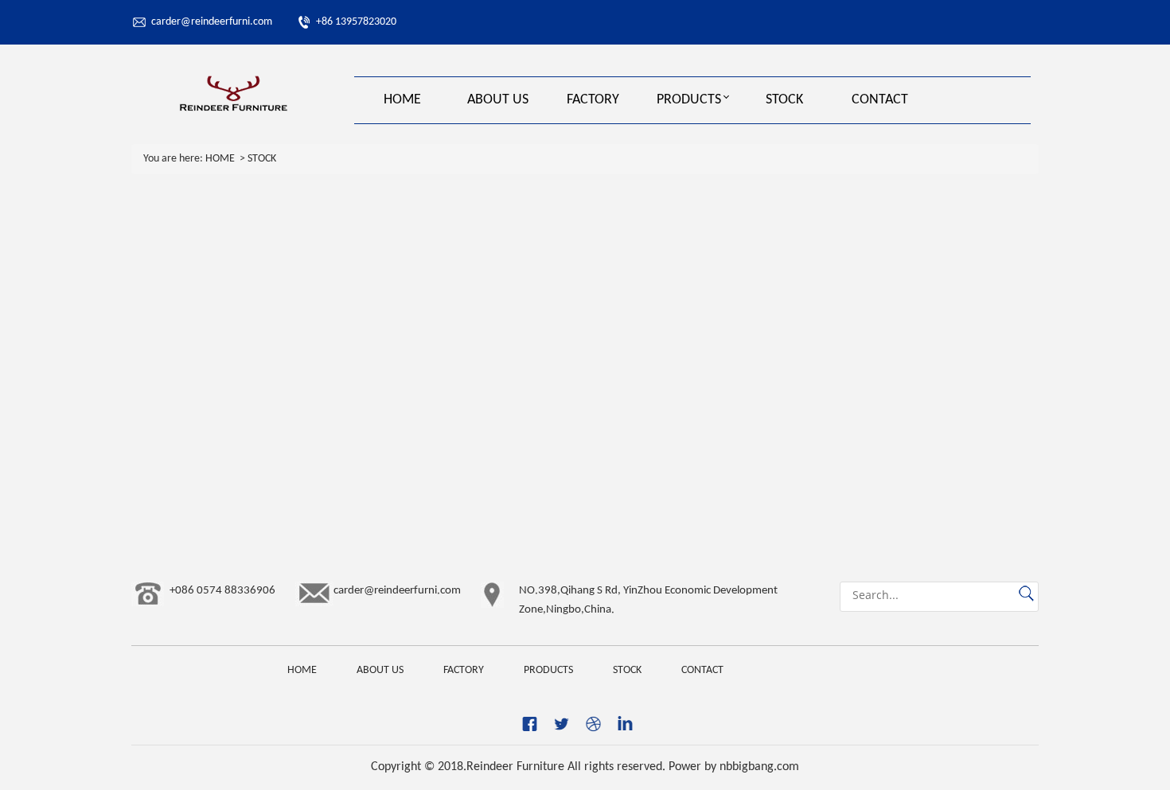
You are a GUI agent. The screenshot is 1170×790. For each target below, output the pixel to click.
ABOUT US (497, 99)
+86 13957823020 (356, 22)
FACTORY (593, 99)
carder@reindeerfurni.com (211, 22)
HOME (402, 99)
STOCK (784, 99)
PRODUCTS (689, 99)
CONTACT (880, 99)
